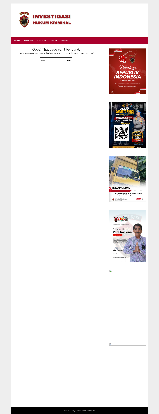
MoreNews (28, 40)
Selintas (54, 40)
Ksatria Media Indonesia (86, 410)
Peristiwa (64, 40)
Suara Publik (42, 40)
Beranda (17, 40)
